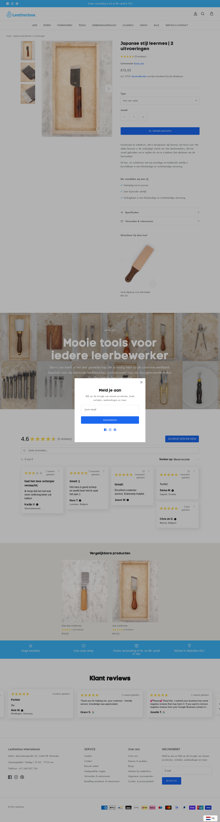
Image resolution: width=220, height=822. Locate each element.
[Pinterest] (115, 430)
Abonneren (110, 420)
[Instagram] (110, 430)
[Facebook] (105, 430)
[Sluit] (141, 382)
